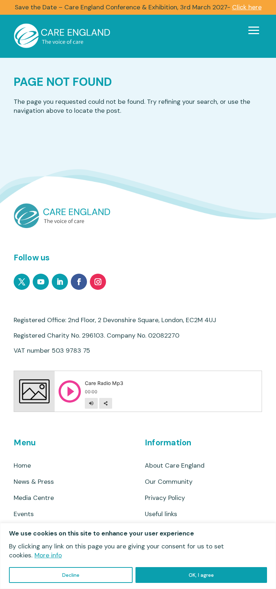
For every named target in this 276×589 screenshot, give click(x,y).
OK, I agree (201, 575)
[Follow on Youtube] (41, 282)
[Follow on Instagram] (98, 282)
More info (48, 555)
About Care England (174, 465)
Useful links (161, 514)
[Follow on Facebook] (79, 282)
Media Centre (34, 498)
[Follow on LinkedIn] (60, 282)
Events (24, 514)
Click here (247, 7)
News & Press (34, 482)
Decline (70, 575)
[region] (138, 556)
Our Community (169, 482)
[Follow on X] (22, 282)
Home (22, 465)
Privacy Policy (165, 498)
